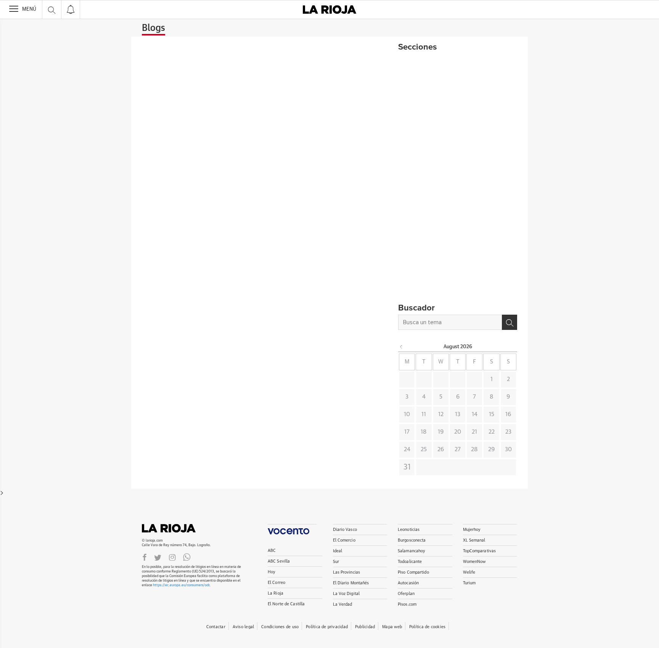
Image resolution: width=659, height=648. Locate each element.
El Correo (276, 582)
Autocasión (408, 583)
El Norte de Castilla (286, 604)
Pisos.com (407, 604)
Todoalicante (410, 562)
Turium (469, 583)
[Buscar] (509, 322)
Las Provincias (346, 572)
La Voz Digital (346, 594)
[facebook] (144, 557)
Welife (469, 572)
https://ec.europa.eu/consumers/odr (181, 585)
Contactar (215, 627)
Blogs (153, 28)
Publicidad (365, 627)
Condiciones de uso (280, 627)
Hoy (271, 572)
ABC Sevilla (279, 561)
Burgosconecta (412, 540)
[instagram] (172, 557)
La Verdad (342, 604)
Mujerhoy (472, 529)
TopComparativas (479, 551)
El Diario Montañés (351, 583)
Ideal (337, 551)
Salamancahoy (411, 551)
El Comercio (344, 540)
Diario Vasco (345, 529)
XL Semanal (474, 540)
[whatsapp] (187, 557)
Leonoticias (409, 529)
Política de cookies (427, 627)
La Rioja (172, 528)
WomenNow (474, 562)
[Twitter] (157, 557)
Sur (336, 562)
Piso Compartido (413, 572)
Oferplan (406, 594)
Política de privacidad (327, 627)
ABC (272, 550)
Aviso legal (243, 627)
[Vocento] (292, 529)
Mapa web (392, 627)
